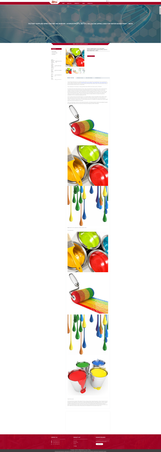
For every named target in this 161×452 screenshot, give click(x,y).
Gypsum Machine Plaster (96, 82)
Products (77, 3)
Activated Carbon (75, 442)
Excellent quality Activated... (58, 66)
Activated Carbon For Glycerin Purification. (86, 82)
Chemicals (53, 54)
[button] (56, 58)
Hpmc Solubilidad (79, 451)
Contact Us (89, 3)
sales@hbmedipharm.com (56, 442)
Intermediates (54, 51)
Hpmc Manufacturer (90, 451)
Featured (82, 22)
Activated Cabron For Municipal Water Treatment (99, 451)
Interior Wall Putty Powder (103, 82)
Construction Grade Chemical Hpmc (59, 451)
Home (63, 3)
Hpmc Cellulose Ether (85, 451)
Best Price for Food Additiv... (58, 71)
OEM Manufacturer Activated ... (58, 61)
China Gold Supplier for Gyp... (58, 75)
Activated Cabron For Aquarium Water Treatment (70, 451)
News (83, 3)
